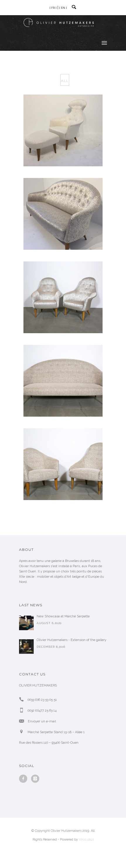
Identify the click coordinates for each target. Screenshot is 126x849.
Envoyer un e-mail (42, 721)
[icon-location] (23, 731)
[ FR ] (53, 7)
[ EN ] (63, 7)
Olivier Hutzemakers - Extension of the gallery (71, 640)
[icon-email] (23, 721)
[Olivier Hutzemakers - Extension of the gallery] (26, 646)
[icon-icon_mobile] (23, 710)
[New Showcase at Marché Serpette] (26, 623)
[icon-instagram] (35, 779)
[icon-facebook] (24, 779)
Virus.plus (86, 839)
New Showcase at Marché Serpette (63, 616)
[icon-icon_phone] (23, 699)
